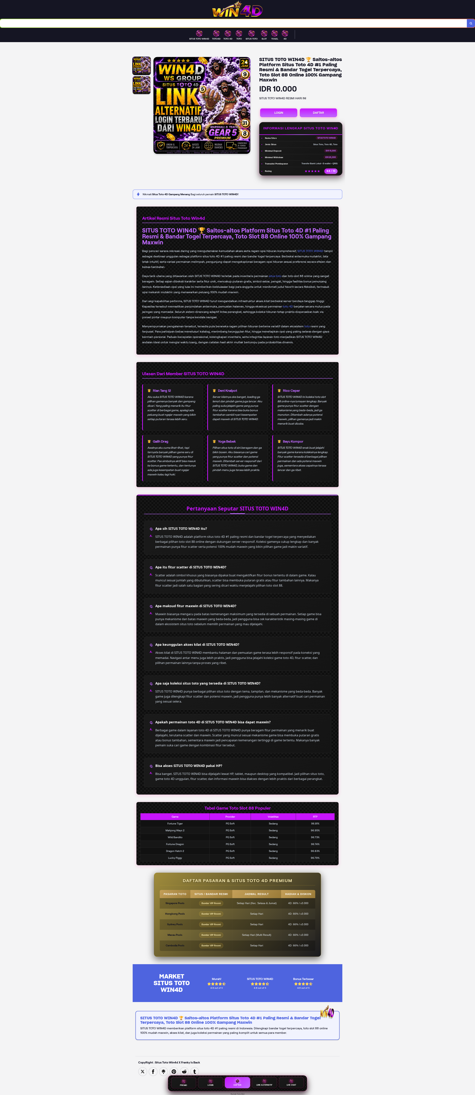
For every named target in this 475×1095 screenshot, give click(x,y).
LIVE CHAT (291, 1085)
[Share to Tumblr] (194, 1071)
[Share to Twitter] (142, 1071)
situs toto (275, 276)
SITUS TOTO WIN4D (310, 251)
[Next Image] (247, 105)
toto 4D (288, 306)
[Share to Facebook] (153, 1071)
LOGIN (278, 112)
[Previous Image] (156, 105)
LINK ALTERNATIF (264, 1085)
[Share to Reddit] (184, 1071)
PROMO (183, 1086)
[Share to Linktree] (163, 1071)
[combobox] (233, 23)
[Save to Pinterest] (173, 1071)
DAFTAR (318, 112)
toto (307, 326)
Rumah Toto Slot (238, 1094)
